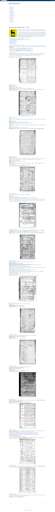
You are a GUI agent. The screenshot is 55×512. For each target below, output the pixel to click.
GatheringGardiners (14, 3)
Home (27, 503)
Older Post (44, 503)
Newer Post (10, 503)
